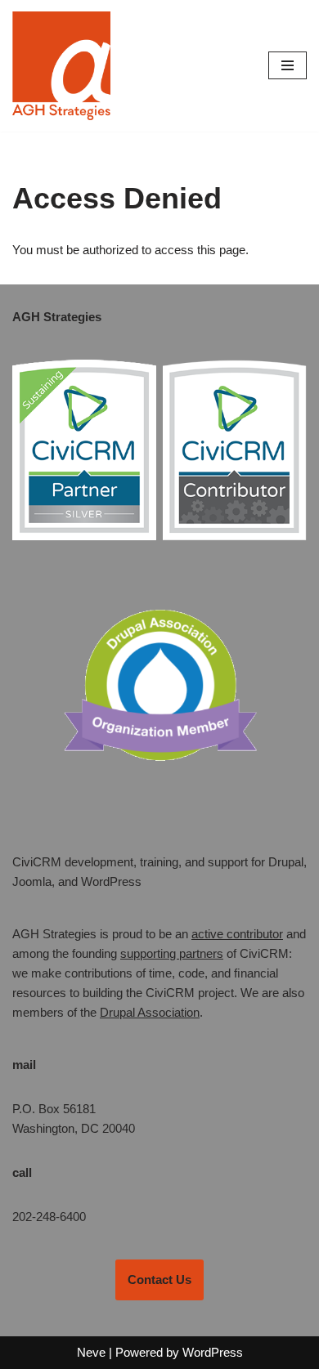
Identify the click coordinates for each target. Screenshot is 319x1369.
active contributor (237, 934)
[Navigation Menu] (287, 65)
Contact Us (159, 1279)
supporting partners (171, 953)
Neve (91, 1352)
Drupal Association (150, 1012)
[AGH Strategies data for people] (61, 65)
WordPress (212, 1352)
